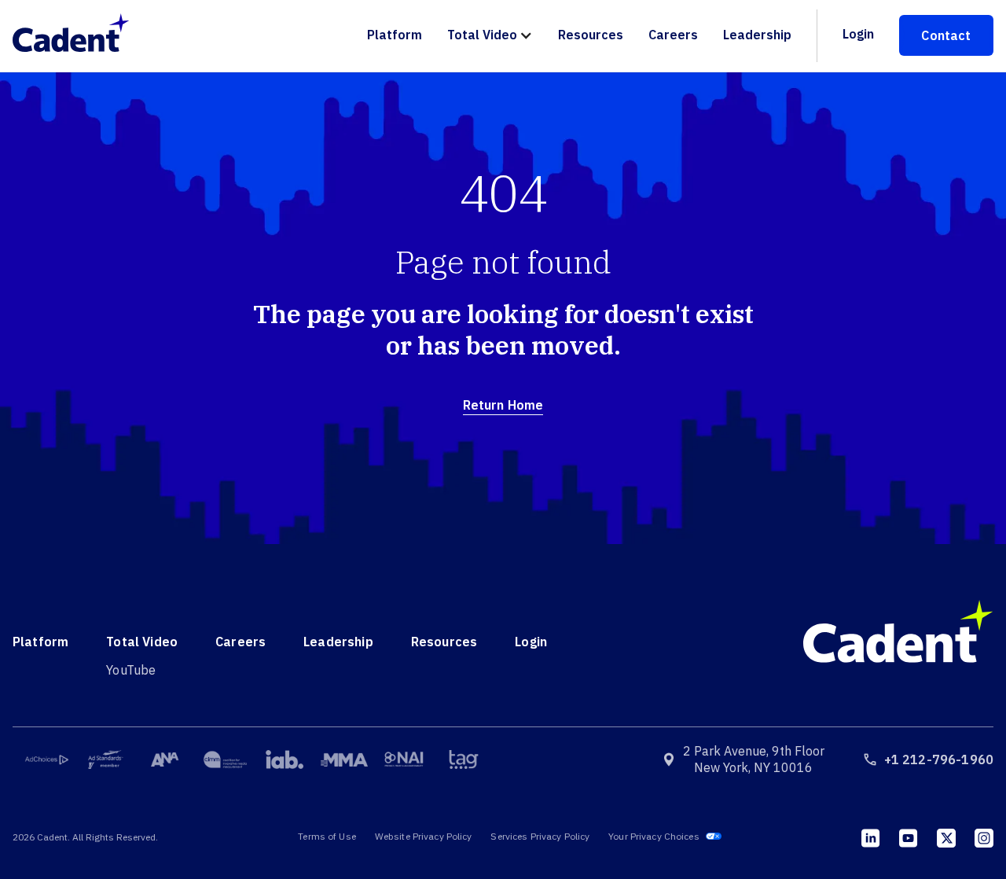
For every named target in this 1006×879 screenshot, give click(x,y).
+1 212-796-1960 (938, 759)
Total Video (482, 34)
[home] (79, 35)
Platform (394, 34)
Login (858, 34)
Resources (590, 34)
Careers (673, 34)
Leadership (757, 34)
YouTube (131, 670)
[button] (490, 35)
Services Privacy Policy (539, 836)
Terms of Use (326, 836)
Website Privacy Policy (423, 836)
